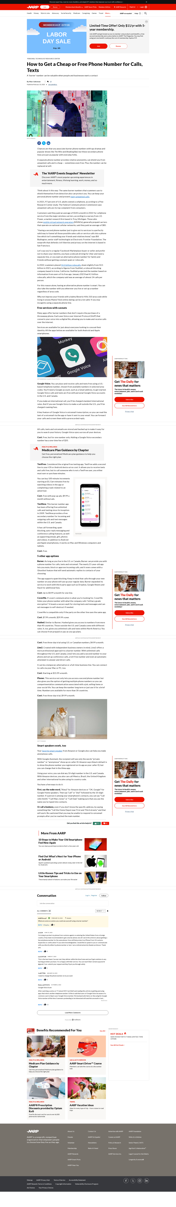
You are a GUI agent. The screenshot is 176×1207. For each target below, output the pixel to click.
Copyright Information (63, 1184)
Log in (87, 895)
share (104, 925)
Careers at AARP (114, 1137)
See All (102, 1031)
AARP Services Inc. (115, 1154)
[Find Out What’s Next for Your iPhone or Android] (96, 861)
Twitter (44, 143)
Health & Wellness (49, 447)
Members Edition (104, 7)
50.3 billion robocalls (71, 265)
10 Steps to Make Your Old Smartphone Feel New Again (60, 841)
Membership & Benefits (73, 7)
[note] (67, 138)
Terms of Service (59, 1180)
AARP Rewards (73, 1154)
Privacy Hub (129, 411)
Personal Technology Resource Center (43, 59)
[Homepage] (33, 7)
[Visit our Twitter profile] (132, 1180)
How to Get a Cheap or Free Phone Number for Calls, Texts (85, 67)
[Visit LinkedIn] (146, 1180)
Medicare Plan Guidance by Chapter (65, 450)
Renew (118, 46)
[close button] (146, 21)
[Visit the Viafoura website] (76, 1020)
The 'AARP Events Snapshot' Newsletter (68, 173)
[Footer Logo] (43, 1131)
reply (40, 925)
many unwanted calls (79, 196)
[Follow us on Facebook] (126, 1180)
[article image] (138, 13)
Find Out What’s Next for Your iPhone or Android (59, 858)
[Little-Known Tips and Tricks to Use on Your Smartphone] (96, 878)
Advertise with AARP (115, 1131)
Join (98, 46)
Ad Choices (31, 1188)
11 (47, 1004)
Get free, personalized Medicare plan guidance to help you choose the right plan (68, 455)
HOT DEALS (117, 1034)
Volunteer (71, 1143)
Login (142, 7)
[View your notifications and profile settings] (107, 911)
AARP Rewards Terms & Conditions (39, 1184)
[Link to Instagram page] (139, 1180)
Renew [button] (55, 7)
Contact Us (92, 1131)
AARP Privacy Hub (43, 1180)
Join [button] (44, 7)
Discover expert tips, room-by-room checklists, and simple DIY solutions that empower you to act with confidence (86, 2)
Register (132, 7)
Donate (70, 1137)
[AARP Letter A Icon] (36, 450)
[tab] (44, 911)
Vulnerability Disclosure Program (86, 1184)
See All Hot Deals (117, 1045)
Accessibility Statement (77, 1180)
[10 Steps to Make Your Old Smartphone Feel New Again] (96, 844)
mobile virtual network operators (58, 222)
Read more (104, 1000)
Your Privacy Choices (46, 1188)
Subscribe (129, 399)
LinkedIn (49, 143)
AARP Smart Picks (90, 7)
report (103, 951)
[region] (72, 958)
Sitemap (30, 1180)
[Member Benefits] (32, 1031)
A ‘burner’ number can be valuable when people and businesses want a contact (62, 75)
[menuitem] (29, 14)
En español (52, 84)
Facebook (39, 143)
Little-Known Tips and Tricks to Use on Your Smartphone (60, 875)
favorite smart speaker (52, 750)
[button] (145, 13)
